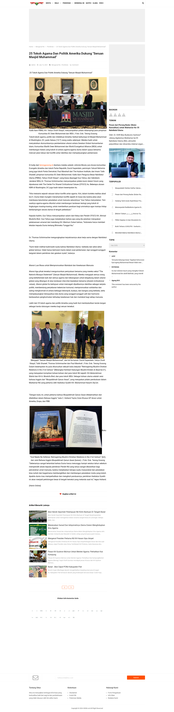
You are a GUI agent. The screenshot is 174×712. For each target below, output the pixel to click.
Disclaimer (73, 693)
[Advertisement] (87, 25)
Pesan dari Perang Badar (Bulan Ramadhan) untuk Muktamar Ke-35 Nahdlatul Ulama (124, 127)
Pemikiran (65, 65)
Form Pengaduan (114, 693)
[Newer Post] (64, 587)
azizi (113, 256)
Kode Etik (72, 695)
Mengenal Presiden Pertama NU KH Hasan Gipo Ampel (71, 538)
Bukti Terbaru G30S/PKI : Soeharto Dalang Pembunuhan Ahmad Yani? (140, 226)
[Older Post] (71, 587)
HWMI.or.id (86, 708)
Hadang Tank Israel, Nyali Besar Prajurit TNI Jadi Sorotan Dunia (138, 201)
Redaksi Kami (113, 698)
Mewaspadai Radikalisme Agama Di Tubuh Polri (132, 207)
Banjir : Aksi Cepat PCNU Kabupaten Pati (65, 567)
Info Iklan (111, 695)
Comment (75, 65)
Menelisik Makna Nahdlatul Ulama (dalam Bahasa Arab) (135, 233)
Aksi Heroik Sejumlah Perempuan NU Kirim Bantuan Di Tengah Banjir (76, 512)
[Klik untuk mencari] (143, 3)
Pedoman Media (75, 698)
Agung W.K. (116, 280)
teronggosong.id (46, 165)
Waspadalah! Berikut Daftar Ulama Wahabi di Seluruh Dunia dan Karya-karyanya (144, 188)
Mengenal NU (56, 65)
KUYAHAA (115, 267)
